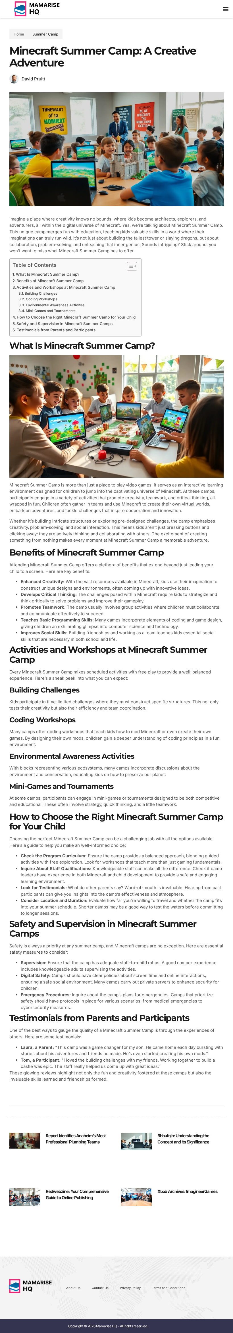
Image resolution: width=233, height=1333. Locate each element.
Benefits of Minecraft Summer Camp (50, 280)
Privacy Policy (130, 1288)
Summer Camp (45, 34)
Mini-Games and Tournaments (51, 311)
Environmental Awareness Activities (55, 305)
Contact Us (100, 1288)
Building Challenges (41, 293)
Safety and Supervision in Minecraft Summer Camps (64, 323)
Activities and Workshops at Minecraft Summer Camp (65, 287)
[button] (225, 9)
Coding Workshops (41, 299)
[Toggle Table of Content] (129, 266)
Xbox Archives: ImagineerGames (187, 1191)
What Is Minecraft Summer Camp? (47, 274)
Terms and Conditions (168, 1288)
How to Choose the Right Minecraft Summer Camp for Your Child (76, 317)
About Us (73, 1288)
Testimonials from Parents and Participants (56, 330)
